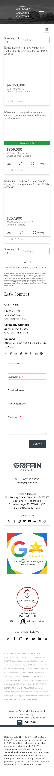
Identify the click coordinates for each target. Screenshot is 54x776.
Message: (13, 417)
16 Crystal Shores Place (19, 154)
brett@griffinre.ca (15, 318)
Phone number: (17, 403)
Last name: (14, 376)
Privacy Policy (26, 714)
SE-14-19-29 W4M (18, 90)
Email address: (16, 390)
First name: (14, 363)
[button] (5, 353)
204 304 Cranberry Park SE (20, 223)
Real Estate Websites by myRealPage (27, 717)
